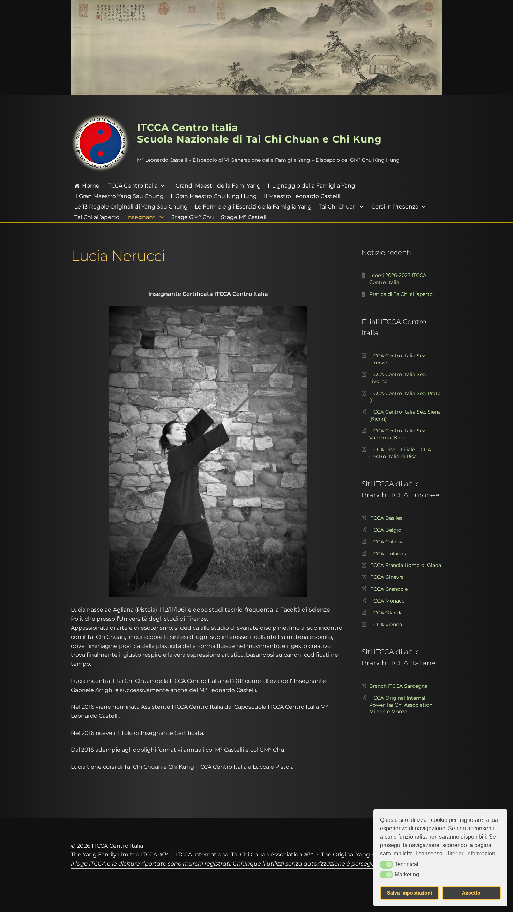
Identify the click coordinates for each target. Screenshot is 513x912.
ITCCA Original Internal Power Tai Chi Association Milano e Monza (400, 705)
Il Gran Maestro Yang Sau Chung (119, 196)
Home (90, 185)
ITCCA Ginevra (386, 577)
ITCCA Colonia (386, 542)
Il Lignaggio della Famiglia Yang (311, 185)
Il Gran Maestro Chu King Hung (214, 196)
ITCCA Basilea (386, 518)
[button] (386, 864)
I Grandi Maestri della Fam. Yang (216, 185)
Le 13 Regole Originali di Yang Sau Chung (131, 206)
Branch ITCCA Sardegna (398, 686)
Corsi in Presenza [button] (394, 206)
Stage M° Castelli (244, 217)
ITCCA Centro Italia (132, 185)
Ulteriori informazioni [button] (471, 853)
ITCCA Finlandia (388, 553)
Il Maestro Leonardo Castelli (302, 196)
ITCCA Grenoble (388, 589)
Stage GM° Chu (192, 217)
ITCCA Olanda (386, 613)
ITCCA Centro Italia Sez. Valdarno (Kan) (397, 434)
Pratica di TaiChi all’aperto (401, 294)
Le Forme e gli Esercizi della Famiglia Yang (253, 206)
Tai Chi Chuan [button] (338, 206)
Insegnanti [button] (141, 217)
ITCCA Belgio (385, 530)
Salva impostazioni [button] (409, 893)
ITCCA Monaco (387, 601)
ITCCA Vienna (385, 624)
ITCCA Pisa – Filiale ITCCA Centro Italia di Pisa (400, 453)
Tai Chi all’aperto (96, 217)
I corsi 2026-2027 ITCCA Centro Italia (397, 278)
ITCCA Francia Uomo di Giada (405, 565)
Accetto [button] (471, 893)
